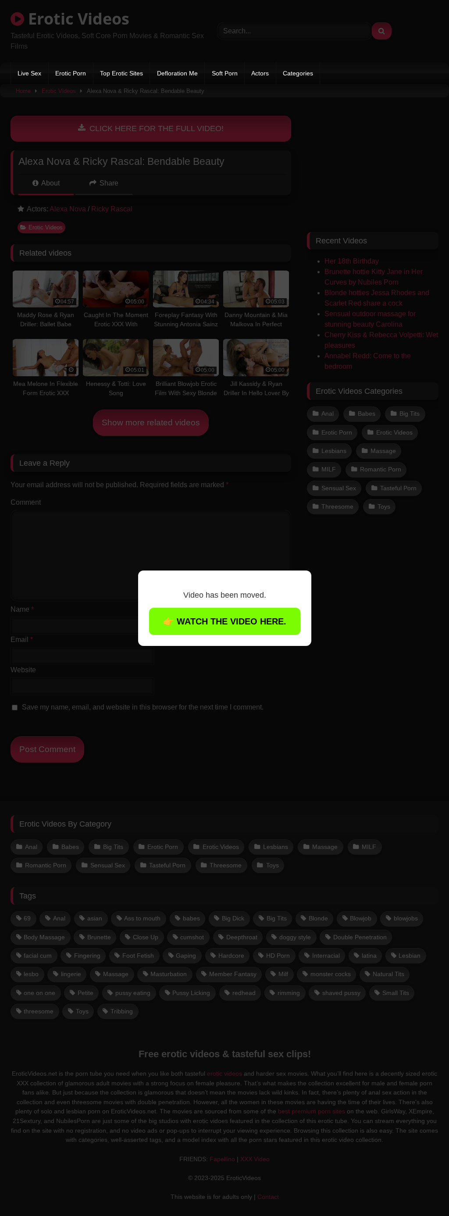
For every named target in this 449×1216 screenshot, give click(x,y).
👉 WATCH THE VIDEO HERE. (224, 621)
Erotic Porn (70, 73)
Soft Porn (225, 73)
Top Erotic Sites (121, 73)
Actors (260, 73)
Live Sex (29, 73)
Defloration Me (177, 73)
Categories (298, 73)
